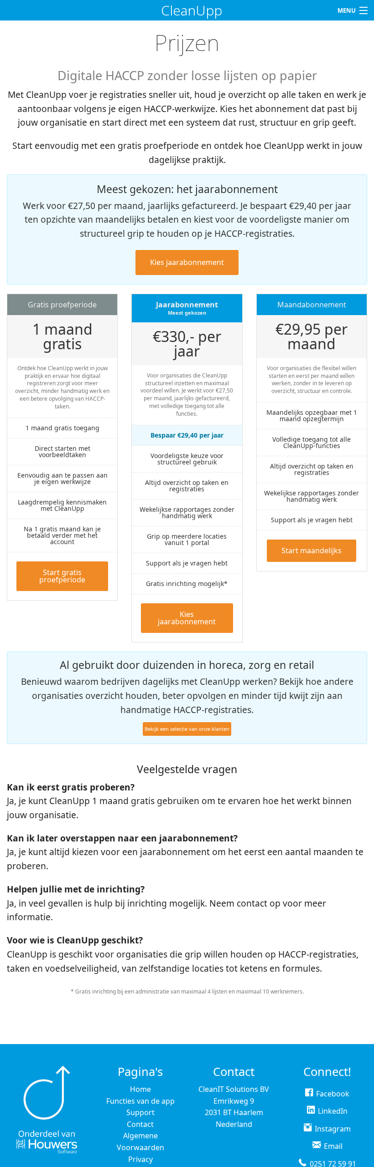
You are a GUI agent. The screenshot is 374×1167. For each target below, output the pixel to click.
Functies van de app (140, 1101)
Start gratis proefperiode (62, 576)
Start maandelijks (311, 550)
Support (140, 1112)
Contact (140, 1124)
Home (140, 1089)
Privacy (140, 1159)
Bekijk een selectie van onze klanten (187, 728)
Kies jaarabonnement (187, 262)
